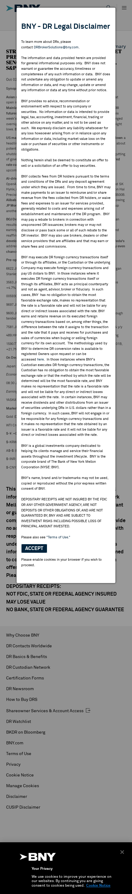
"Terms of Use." (58, 537)
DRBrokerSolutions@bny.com (56, 47)
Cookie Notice (98, 886)
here (40, 359)
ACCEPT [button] (34, 548)
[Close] (122, 852)
